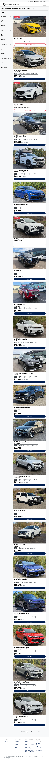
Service (26, 741)
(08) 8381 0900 (38, 1)
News (37, 746)
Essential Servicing (29, 750)
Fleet (16, 747)
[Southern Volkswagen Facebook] (43, 1)
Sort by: (36, 13)
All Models (6, 741)
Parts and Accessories (29, 744)
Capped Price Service (29, 745)
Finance (16, 743)
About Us (38, 743)
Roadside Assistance (29, 753)
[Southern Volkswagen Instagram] (45, 1)
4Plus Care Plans (28, 748)
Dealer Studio (10, 758)
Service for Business (29, 751)
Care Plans (27, 747)
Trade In (16, 744)
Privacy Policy (39, 750)
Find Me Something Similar (29, 44)
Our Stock (17, 741)
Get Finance (29, 78)
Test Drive (17, 745)
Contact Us (38, 744)
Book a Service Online (29, 743)
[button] (44, 4)
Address (31, 1)
